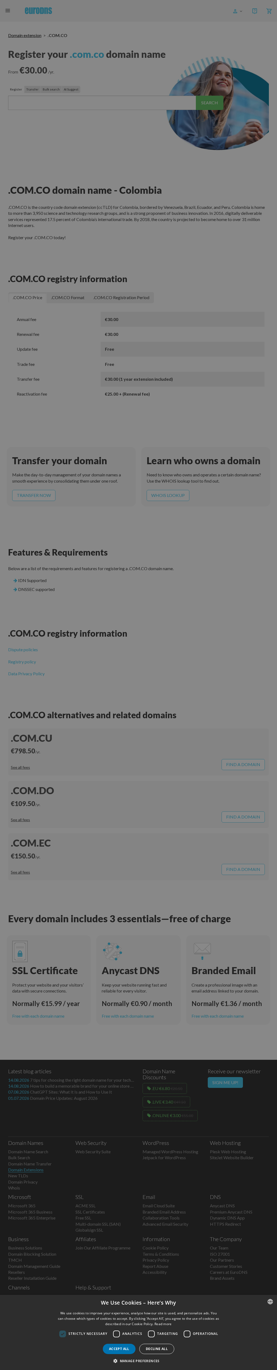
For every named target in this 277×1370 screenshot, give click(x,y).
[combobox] (270, 1301)
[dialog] (138, 1332)
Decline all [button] (157, 1348)
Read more (163, 1324)
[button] (138, 1361)
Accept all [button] (119, 1348)
